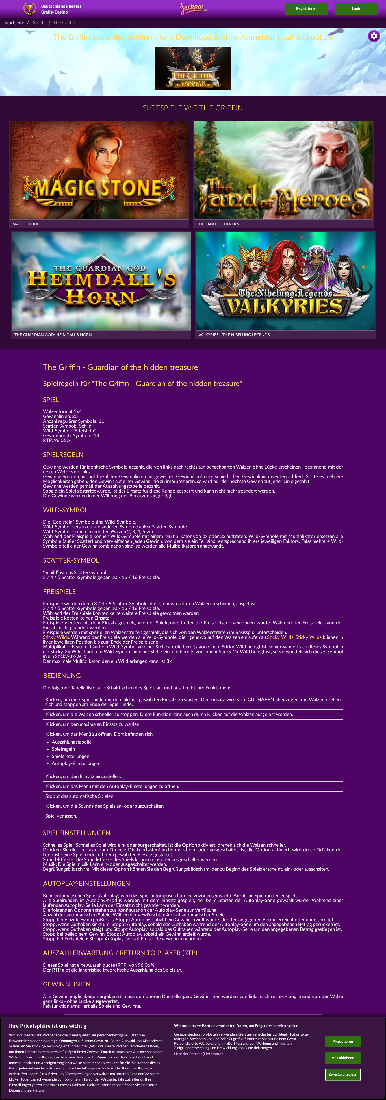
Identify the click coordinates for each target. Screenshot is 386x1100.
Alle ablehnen (343, 1058)
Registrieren (306, 9)
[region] (193, 1058)
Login (356, 9)
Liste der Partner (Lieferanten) (199, 1054)
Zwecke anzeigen (343, 1074)
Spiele (39, 22)
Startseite (14, 22)
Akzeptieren (343, 1041)
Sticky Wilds (56, 637)
